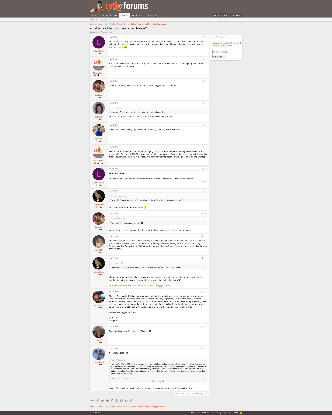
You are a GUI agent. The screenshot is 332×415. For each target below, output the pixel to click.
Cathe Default (97, 412)
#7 (206, 169)
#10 (206, 236)
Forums (124, 15)
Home (94, 15)
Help (229, 412)
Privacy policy (221, 412)
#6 (206, 147)
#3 (206, 81)
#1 (206, 37)
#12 (206, 291)
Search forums (105, 19)
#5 (206, 125)
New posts (93, 19)
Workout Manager (109, 15)
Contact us (195, 412)
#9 (206, 213)
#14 (206, 348)
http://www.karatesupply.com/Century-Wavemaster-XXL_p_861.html (139, 285)
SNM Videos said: (117, 196)
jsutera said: (115, 108)
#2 (206, 59)
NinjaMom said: (117, 218)
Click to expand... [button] (158, 381)
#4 (206, 103)
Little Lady (95, 32)
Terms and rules (207, 412)
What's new (137, 15)
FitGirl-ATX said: (117, 360)
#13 (206, 326)
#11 (206, 258)
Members (152, 15)
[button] (144, 15)
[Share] (203, 37)
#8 (206, 191)
